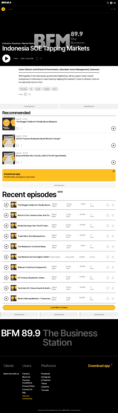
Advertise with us (11, 374)
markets (46, 89)
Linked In (45, 387)
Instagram (45, 377)
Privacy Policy (28, 386)
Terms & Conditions (27, 381)
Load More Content (59, 307)
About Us (26, 377)
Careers (26, 374)
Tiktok (44, 383)
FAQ (24, 392)
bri (31, 89)
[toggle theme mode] (111, 3)
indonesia (23, 89)
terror (55, 89)
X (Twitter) (45, 380)
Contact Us (27, 389)
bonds (38, 89)
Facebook (45, 374)
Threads (45, 390)
